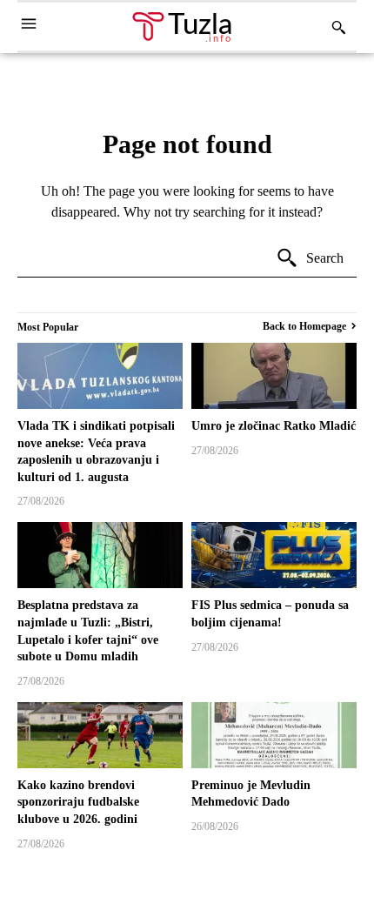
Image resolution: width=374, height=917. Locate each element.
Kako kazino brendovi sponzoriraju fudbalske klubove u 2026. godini (78, 802)
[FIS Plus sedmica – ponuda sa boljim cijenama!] (274, 555)
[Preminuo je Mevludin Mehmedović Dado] (274, 735)
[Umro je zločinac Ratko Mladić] (274, 376)
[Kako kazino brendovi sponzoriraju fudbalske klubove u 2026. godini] (100, 735)
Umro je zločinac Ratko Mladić (273, 425)
